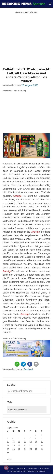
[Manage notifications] (6, 467)
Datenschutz (32, 468)
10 (8, 442)
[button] (17, 364)
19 (19, 445)
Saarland (28, 369)
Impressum (21, 468)
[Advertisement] (26, 40)
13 (25, 442)
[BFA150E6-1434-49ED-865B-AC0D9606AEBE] (26, 348)
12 (19, 442)
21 (31, 445)
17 (8, 445)
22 (36, 445)
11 (13, 442)
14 (31, 442)
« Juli (9, 459)
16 (42, 442)
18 (13, 445)
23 (42, 445)
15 (36, 442)
